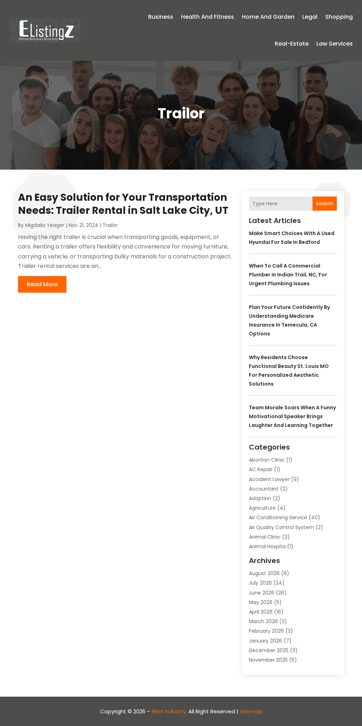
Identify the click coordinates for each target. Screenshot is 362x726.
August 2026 (264, 573)
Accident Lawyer (269, 479)
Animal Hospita (267, 546)
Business (160, 17)
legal (309, 17)
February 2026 (266, 630)
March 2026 (263, 621)
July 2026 (260, 582)
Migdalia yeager (44, 225)
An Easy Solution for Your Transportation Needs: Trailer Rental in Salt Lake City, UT (123, 204)
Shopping (339, 17)
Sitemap (251, 711)
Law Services (334, 44)
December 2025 (268, 650)
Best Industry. (169, 711)
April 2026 (261, 611)
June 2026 (261, 592)
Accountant (264, 488)
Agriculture (262, 507)
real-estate (292, 44)
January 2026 (265, 640)
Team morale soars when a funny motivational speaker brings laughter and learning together (292, 416)
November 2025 (268, 659)
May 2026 (261, 602)
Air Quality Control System (281, 527)
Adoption (260, 498)
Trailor (110, 225)
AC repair (261, 469)
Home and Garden (268, 17)
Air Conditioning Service (278, 517)
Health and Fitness (207, 17)
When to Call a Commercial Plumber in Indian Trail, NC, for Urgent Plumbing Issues (288, 274)
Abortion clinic (267, 459)
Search (324, 203)
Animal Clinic (265, 536)
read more (42, 284)
